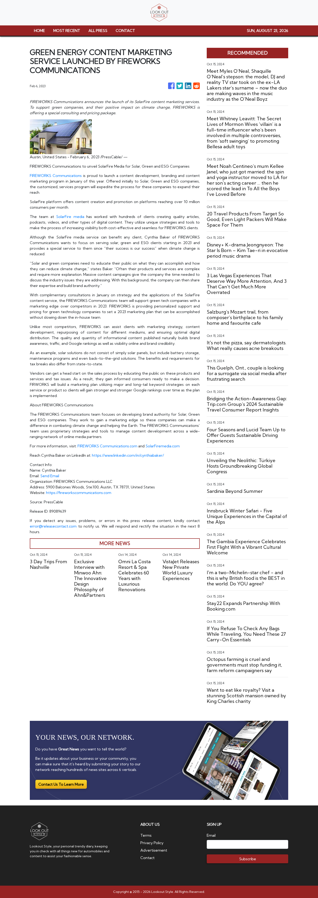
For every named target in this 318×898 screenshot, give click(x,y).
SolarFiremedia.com (162, 446)
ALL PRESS (97, 30)
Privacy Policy (151, 842)
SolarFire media (70, 216)
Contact (147, 857)
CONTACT (125, 30)
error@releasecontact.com (53, 526)
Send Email (49, 475)
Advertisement (153, 850)
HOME (39, 30)
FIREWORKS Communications (56, 175)
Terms (146, 835)
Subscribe (247, 859)
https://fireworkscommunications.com (78, 492)
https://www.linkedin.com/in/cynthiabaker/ (128, 455)
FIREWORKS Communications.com (107, 446)
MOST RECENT (66, 30)
